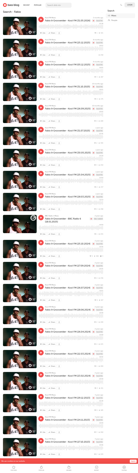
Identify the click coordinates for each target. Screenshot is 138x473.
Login (129, 5)
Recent (26, 5)
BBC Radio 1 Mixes (52, 216)
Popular (37, 5)
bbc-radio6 (98, 219)
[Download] (59, 33)
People (114, 20)
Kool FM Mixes (50, 18)
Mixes (113, 15)
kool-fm (99, 21)
